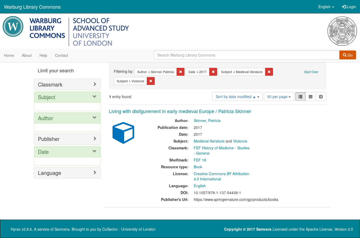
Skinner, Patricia (207, 120)
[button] (326, 6)
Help (43, 55)
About (27, 55)
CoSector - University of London (128, 229)
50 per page (278, 96)
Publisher (49, 139)
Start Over (311, 71)
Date (43, 151)
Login (351, 6)
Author (45, 118)
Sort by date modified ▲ (236, 96)
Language (49, 172)
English (200, 185)
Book (198, 166)
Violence (240, 141)
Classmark (50, 84)
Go (350, 55)
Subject (46, 97)
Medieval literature (209, 141)
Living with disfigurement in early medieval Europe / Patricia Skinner (180, 111)
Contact (61, 55)
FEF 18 (200, 160)
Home (9, 55)
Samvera (62, 229)
